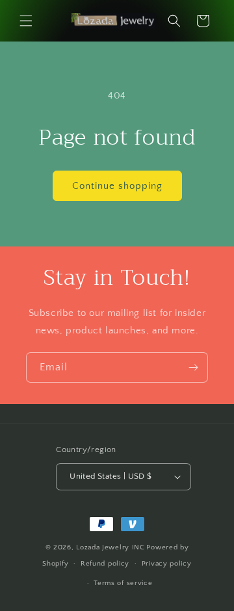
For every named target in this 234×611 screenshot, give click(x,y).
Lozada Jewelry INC (110, 547)
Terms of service (123, 583)
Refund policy (105, 564)
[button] (26, 20)
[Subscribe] (193, 367)
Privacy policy (167, 564)
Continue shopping (117, 185)
